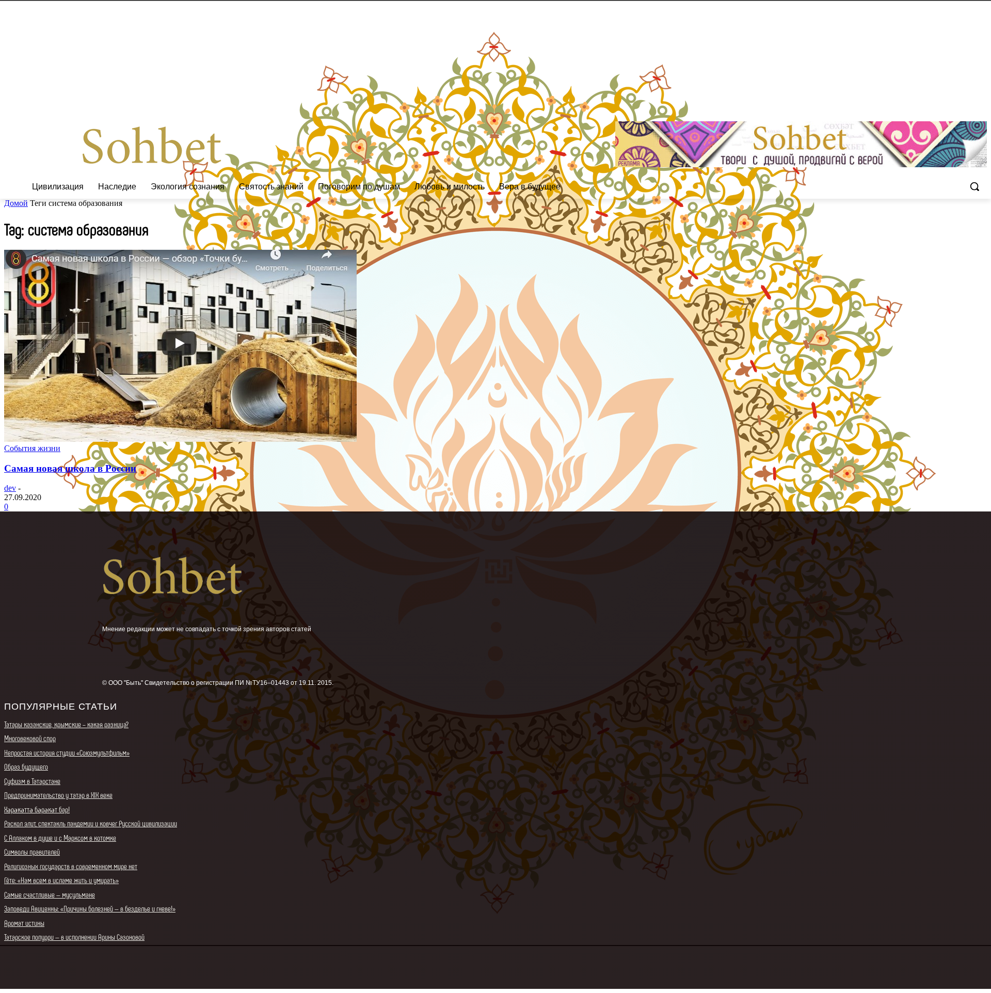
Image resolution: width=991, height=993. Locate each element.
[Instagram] (938, 100)
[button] (974, 186)
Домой (16, 203)
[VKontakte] (981, 100)
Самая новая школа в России (70, 468)
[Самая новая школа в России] (180, 439)
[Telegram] (966, 100)
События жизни (32, 448)
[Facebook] (924, 100)
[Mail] (952, 100)
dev (10, 488)
